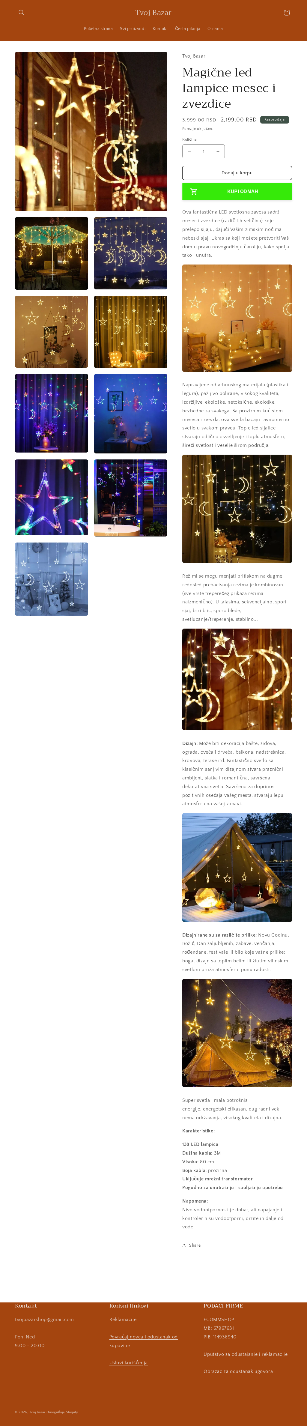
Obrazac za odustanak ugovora (238, 1371)
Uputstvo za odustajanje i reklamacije (246, 1354)
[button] (21, 12)
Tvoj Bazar (37, 1412)
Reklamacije (123, 1319)
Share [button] (195, 1245)
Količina (189, 139)
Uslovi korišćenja (128, 1362)
